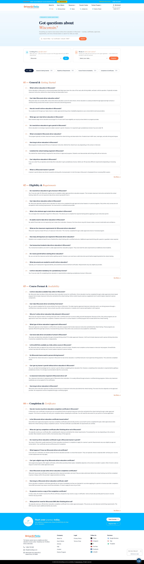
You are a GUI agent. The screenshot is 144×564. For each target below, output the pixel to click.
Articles (59, 544)
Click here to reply (135, 554)
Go (66, 58)
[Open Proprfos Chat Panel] (139, 560)
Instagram (95, 541)
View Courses (113, 519)
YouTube (95, 546)
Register (113, 58)
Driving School (61, 9)
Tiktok (94, 538)
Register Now (112, 523)
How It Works (60, 5)
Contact (59, 549)
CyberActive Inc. (79, 562)
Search (83, 38)
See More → (117, 177)
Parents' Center (83, 5)
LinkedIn (95, 552)
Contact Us (84, 9)
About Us (51, 5)
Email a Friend (97, 9)
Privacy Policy (77, 538)
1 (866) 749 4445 (116, 1)
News (73, 9)
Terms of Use (77, 541)
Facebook (95, 549)
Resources (72, 5)
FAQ (52, 9)
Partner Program (96, 5)
